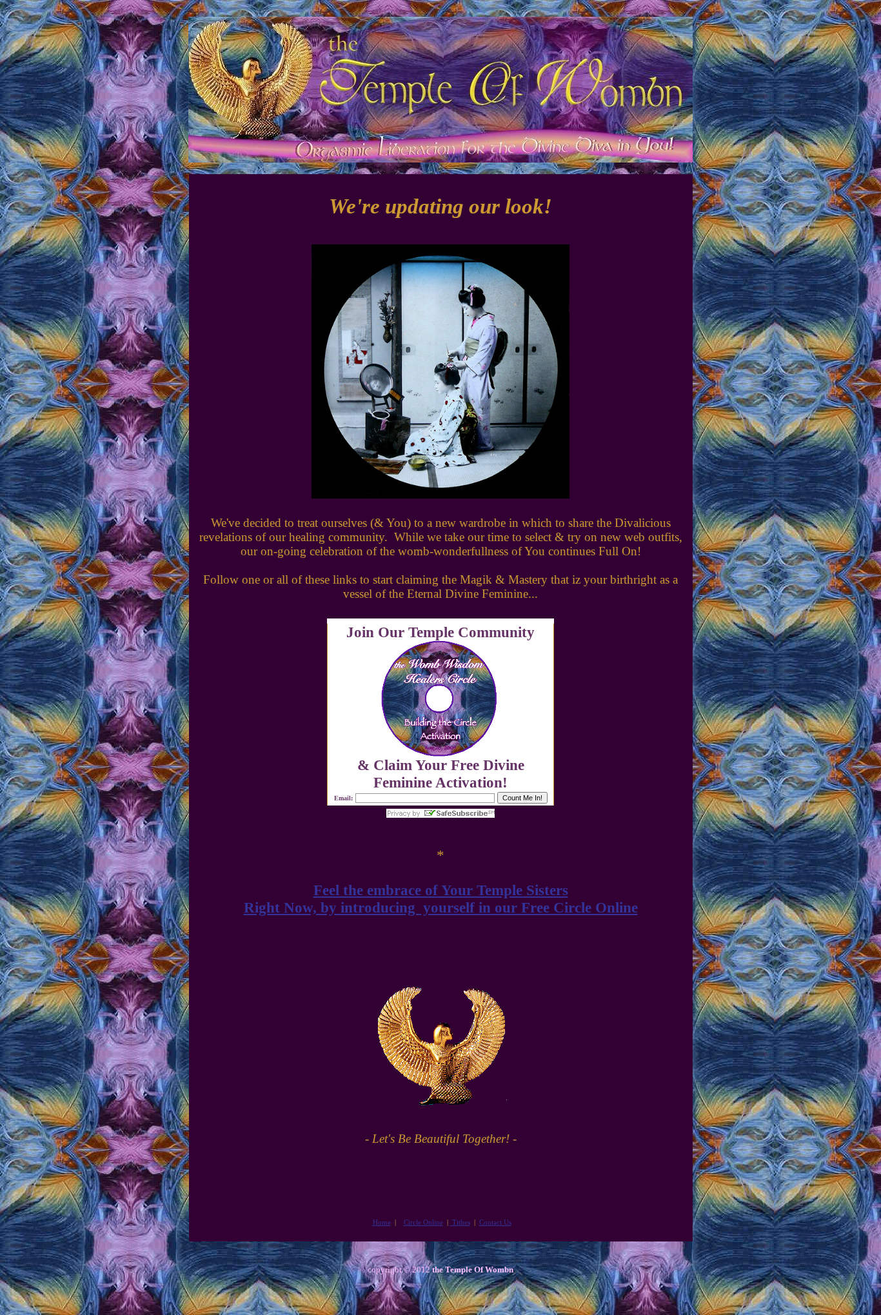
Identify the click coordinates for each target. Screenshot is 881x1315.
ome (382, 1222)
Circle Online (423, 1222)
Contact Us (495, 1222)
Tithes (460, 1222)
